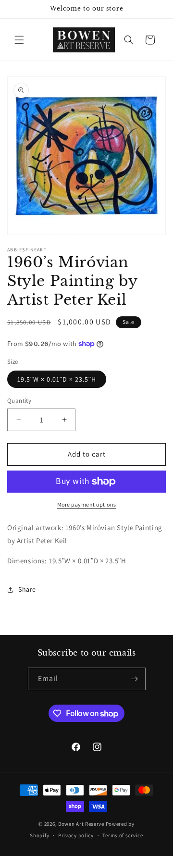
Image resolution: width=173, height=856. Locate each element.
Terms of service (122, 835)
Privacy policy (76, 835)
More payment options (86, 504)
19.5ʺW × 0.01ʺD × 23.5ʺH (56, 379)
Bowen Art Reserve (81, 823)
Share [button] (27, 589)
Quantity (19, 401)
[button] (19, 39)
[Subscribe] (134, 679)
